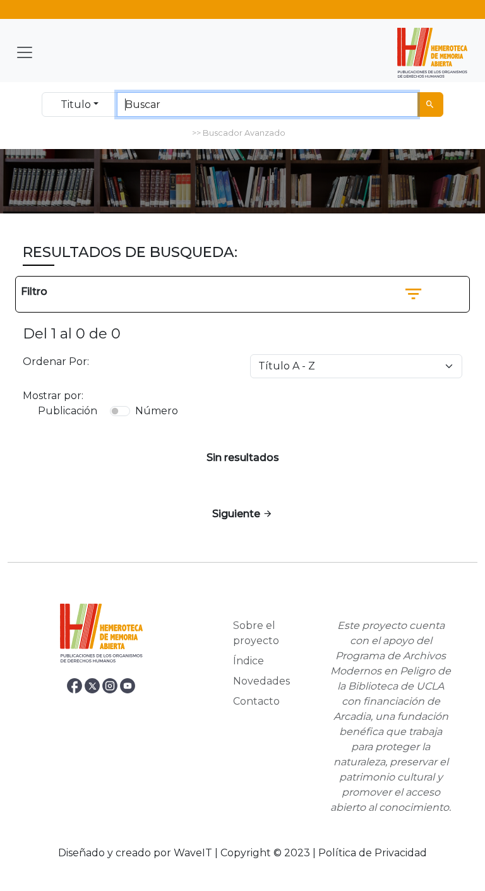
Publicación (67, 411)
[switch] (120, 411)
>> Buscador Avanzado (238, 133)
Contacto (256, 701)
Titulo (76, 105)
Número (156, 411)
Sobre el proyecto (256, 633)
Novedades (261, 681)
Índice (248, 661)
